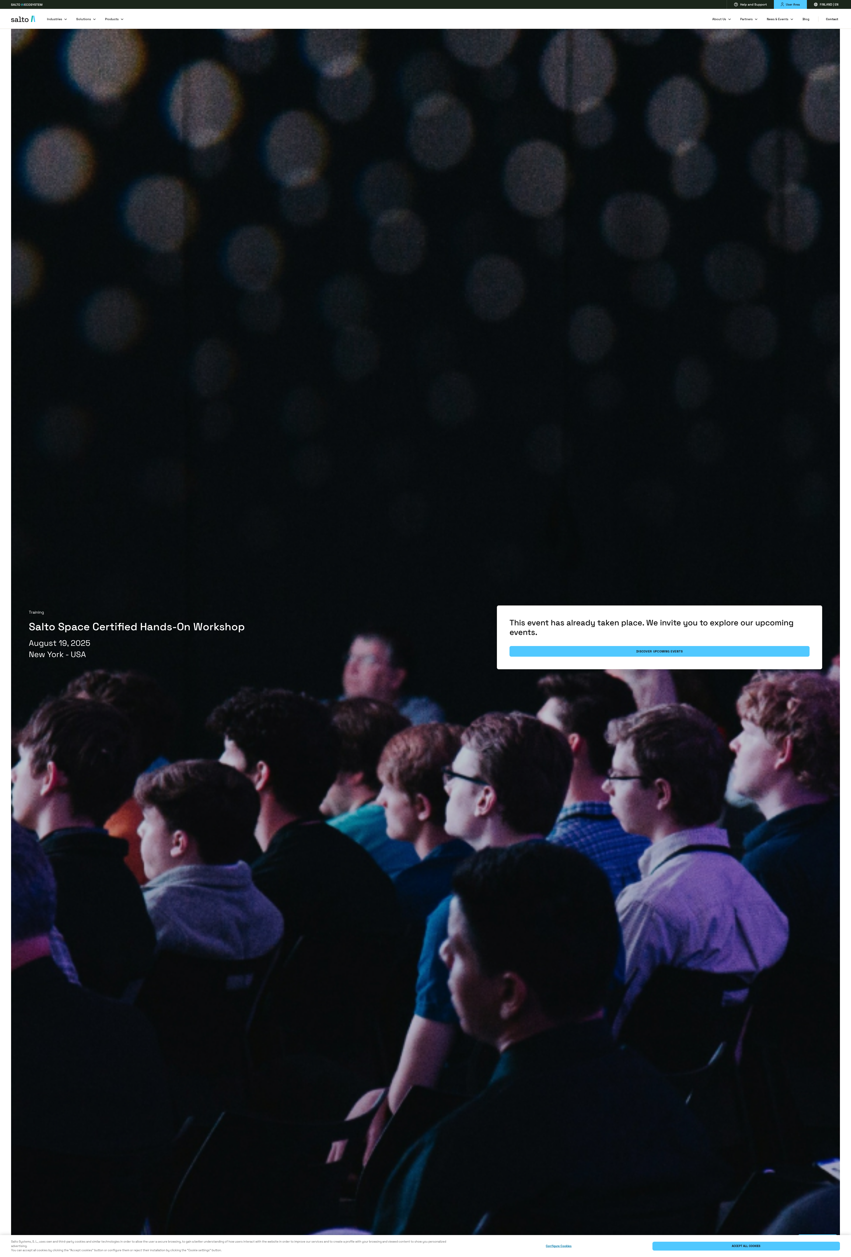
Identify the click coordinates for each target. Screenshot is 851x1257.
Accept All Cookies (746, 1246)
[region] (425, 1246)
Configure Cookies (559, 1246)
